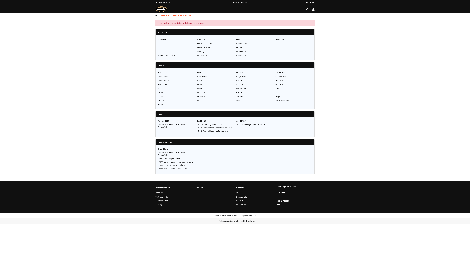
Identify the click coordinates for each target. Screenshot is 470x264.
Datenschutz (241, 43)
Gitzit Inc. (240, 84)
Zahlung (200, 51)
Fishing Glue (163, 84)
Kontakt (239, 47)
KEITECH (161, 88)
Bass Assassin (164, 76)
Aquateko (240, 72)
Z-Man (160, 104)
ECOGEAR (279, 80)
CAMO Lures (280, 76)
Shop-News (163, 149)
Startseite (162, 39)
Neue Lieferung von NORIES (210, 124)
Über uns (201, 39)
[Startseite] (156, 15)
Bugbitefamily (242, 76)
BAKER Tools (280, 72)
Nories (161, 92)
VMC (199, 100)
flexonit (200, 84)
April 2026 (241, 121)
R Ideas (239, 92)
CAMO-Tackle (163, 80)
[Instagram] (281, 204)
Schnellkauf (280, 39)
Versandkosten (203, 47)
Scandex (239, 96)
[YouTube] (279, 204)
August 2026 (163, 121)
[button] (313, 9)
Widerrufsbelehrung (166, 55)
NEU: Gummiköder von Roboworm (213, 131)
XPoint (239, 100)
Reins (277, 92)
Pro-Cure (201, 92)
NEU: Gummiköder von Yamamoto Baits (215, 127)
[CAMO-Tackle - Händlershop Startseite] (161, 9)
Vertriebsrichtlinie (204, 43)
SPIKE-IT (161, 100)
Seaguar (278, 96)
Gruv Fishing (280, 84)
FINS (199, 72)
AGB (238, 39)
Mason (278, 88)
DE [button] (306, 9)
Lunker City (241, 88)
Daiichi (200, 80)
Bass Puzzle (202, 76)
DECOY (239, 80)
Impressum (241, 51)
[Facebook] (277, 204)
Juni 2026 (201, 121)
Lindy (199, 88)
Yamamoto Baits (282, 100)
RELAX (160, 96)
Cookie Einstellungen (248, 221)
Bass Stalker (163, 72)
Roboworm (202, 96)
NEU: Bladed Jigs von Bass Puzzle (251, 124)
